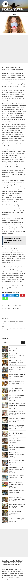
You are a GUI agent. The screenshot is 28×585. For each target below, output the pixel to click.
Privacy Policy (19, 562)
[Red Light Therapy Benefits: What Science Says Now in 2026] (5, 413)
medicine (20, 573)
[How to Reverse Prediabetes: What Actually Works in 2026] (5, 441)
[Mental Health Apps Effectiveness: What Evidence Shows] (5, 455)
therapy (12, 578)
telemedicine (6, 578)
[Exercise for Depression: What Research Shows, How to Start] (5, 513)
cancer (12, 569)
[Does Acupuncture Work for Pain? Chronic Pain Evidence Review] (5, 470)
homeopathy (13, 573)
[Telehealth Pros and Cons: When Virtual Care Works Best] (5, 370)
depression (18, 569)
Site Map (17, 564)
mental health (13, 575)
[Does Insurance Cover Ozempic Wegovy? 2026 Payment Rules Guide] (5, 405)
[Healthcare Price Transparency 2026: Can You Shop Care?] (5, 478)
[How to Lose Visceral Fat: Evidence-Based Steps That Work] (5, 485)
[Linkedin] (16, 295)
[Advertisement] (14, 49)
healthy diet (5, 573)
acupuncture (6, 569)
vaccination (5, 580)
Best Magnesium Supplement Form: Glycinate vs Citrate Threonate (16, 397)
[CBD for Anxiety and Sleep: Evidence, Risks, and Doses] (5, 363)
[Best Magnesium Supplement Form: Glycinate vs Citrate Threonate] (5, 397)
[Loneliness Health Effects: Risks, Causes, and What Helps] (5, 349)
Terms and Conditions (8, 562)
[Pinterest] (22, 295)
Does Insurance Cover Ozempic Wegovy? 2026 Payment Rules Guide (17, 405)
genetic (10, 571)
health (22, 73)
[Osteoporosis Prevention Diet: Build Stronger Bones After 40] (5, 356)
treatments (10, 310)
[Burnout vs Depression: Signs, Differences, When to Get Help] (5, 493)
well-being (5, 100)
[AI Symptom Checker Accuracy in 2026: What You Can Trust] (5, 520)
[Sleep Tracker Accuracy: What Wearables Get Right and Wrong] (5, 448)
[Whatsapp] (5, 298)
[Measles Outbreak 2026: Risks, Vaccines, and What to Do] (5, 463)
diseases (8, 308)
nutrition (20, 575)
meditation (5, 575)
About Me (12, 561)
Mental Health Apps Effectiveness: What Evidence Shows (16, 454)
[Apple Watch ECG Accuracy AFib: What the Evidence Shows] (5, 500)
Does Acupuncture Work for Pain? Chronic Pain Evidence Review (16, 469)
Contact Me (5, 561)
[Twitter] (11, 295)
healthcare (20, 571)
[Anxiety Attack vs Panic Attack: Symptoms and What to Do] (5, 506)
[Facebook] (5, 295)
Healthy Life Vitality (12, 9)
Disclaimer (19, 561)
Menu (14, 14)
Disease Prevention (13, 305)
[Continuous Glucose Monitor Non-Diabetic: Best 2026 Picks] (5, 434)
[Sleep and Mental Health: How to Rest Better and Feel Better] (5, 377)
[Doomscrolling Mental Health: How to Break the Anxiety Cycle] (5, 427)
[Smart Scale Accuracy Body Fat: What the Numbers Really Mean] (5, 420)
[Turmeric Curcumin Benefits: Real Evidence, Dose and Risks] (5, 391)
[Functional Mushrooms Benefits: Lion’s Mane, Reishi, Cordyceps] (5, 384)
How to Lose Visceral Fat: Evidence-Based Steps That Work (16, 484)
